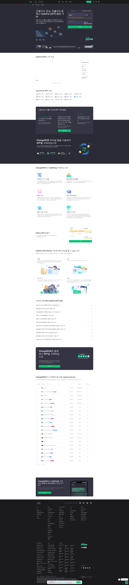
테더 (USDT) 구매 (39, 548)
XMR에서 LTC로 (67, 557)
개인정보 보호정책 (84, 512)
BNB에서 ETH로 (61, 562)
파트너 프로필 (61, 510)
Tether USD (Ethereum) (48, 410)
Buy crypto (37, 4)
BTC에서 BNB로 (67, 566)
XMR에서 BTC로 (61, 560)
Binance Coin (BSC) (48, 433)
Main (33, 4)
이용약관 (82, 510)
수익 (63, 1)
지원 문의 (44, 492)
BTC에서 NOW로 (72, 563)
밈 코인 (49, 527)
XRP (44, 441)
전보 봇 (49, 534)
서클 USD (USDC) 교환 (51, 552)
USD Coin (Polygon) (49, 460)
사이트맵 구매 (39, 573)
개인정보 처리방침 (64, 582)
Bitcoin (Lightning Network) (50, 391)
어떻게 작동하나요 (73, 510)
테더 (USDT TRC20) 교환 (51, 550)
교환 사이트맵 (50, 572)
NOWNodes (61, 527)
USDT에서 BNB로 (72, 551)
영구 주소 (49, 510)
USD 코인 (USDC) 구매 (40, 552)
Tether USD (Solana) (48, 418)
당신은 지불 (72, 227)
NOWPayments (61, 523)
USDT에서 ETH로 (72, 549)
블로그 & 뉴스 (39, 510)
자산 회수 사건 (83, 519)
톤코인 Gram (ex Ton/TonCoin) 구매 (41, 564)
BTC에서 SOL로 (72, 571)
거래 (48, 539)
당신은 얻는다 (71, 21)
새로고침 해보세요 (80, 17)
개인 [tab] (36, 1)
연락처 (71, 514)
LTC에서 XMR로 (67, 549)
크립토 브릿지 (50, 530)
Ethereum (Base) (47, 399)
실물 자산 (49, 525)
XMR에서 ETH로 (67, 560)
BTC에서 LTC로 (72, 554)
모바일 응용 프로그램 (51, 512)
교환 (59, 1)
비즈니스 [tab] (41, 1)
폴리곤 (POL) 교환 (50, 559)
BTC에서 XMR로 (61, 546)
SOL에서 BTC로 (61, 568)
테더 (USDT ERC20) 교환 (51, 548)
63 (43, 464)
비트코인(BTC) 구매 (40, 545)
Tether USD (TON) (47, 422)
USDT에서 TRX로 (66, 546)
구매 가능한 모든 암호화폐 (41, 569)
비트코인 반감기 (72, 519)
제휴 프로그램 (61, 514)
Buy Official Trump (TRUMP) (41, 567)
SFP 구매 (64, 130)
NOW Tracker (50, 516)
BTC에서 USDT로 (60, 548)
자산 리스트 (61, 519)
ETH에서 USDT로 (71, 557)
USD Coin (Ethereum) (48, 449)
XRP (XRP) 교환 (50, 564)
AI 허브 (49, 521)
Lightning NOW (50, 536)
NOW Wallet (49, 514)
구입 (80, 26)
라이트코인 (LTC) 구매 (40, 557)
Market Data (57, 83)
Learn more (87, 109)
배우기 (70, 1)
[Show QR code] (69, 153)
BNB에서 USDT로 (66, 571)
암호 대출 (49, 532)
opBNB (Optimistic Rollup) (48, 437)
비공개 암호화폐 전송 (51, 523)
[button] (88, 15)
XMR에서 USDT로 (66, 568)
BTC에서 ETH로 (61, 565)
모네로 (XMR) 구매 (40, 559)
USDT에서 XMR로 (60, 551)
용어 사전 (71, 512)
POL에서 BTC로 (72, 568)
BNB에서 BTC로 (67, 554)
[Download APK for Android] (62, 153)
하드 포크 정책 (83, 516)
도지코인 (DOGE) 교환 (51, 557)
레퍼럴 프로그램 (61, 512)
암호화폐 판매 (39, 571)
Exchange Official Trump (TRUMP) (51, 568)
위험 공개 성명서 (83, 514)
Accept (78, 582)
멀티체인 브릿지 (61, 521)
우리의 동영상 (39, 514)
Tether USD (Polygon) (49, 426)
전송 (66, 1)
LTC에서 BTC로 (67, 563)
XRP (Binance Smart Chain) (49, 445)
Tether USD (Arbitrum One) (50, 430)
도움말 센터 (72, 516)
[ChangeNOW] (30, 2)
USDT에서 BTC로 (60, 571)
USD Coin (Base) (47, 456)
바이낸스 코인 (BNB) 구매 (41, 550)
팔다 (87, 232)
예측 (48, 519)
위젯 (59, 516)
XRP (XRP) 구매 (39, 554)
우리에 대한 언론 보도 (40, 512)
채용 (37, 516)
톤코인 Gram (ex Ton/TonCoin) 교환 (52, 562)
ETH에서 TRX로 (72, 566)
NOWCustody (61, 525)
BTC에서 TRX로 (72, 560)
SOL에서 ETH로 (72, 546)
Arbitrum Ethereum (49, 403)
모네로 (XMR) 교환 (51, 554)
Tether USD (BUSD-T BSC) (49, 414)
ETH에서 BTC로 (61, 557)
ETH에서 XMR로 (61, 554)
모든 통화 (49, 570)
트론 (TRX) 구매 (39, 561)
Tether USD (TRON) (48, 407)
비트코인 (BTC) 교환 (51, 545)
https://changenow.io (44, 117)
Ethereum (45, 395)
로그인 (88, 1)
